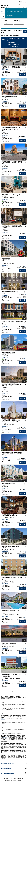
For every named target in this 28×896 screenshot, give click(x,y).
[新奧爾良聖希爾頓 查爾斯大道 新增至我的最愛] (25, 292)
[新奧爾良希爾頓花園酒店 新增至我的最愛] (25, 484)
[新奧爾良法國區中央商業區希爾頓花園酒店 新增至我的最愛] (25, 162)
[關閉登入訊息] (26, 9)
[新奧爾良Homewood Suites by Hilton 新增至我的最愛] (25, 195)
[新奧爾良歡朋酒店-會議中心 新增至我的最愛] (25, 515)
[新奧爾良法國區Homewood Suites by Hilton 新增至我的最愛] (25, 259)
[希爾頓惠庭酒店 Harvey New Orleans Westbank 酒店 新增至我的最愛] (25, 675)
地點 (2, 11)
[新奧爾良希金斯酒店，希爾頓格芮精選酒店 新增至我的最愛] (25, 453)
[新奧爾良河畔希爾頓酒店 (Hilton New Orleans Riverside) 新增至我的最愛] (25, 384)
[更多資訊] (25, 71)
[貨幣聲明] (19, 21)
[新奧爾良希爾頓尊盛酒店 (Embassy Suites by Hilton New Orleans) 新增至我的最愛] (25, 420)
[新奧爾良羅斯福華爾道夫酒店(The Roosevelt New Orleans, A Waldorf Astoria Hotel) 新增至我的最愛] (25, 128)
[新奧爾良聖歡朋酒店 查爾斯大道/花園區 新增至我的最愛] (25, 578)
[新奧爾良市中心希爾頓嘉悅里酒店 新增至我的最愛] (25, 67)
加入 (23, 7)
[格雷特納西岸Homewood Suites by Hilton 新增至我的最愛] (25, 611)
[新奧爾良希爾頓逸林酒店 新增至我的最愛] (25, 353)
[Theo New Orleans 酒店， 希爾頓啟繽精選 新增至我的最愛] (25, 322)
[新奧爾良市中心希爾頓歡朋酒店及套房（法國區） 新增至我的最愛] (25, 226)
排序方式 (5, 20)
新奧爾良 (3, 719)
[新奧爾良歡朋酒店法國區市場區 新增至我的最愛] (25, 547)
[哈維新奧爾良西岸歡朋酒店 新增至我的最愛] (25, 643)
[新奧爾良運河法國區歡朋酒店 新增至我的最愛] (25, 97)
